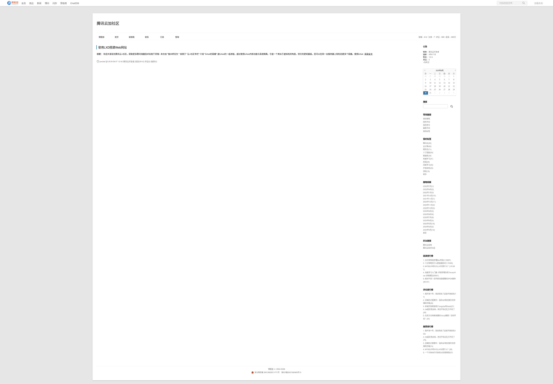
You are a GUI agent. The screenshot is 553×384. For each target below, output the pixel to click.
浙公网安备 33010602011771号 (267, 372)
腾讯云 (427, 143)
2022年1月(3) (428, 192)
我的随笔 (426, 118)
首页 (117, 37)
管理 (177, 37)
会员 (23, 3)
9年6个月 (432, 54)
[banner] (11, 3)
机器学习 (428, 158)
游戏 (426, 171)
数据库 (427, 155)
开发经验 (428, 168)
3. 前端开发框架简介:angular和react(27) (438, 306)
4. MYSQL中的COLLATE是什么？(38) (437, 349)
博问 (47, 3)
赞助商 (63, 3)
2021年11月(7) (429, 198)
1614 (431, 57)
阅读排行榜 (428, 255)
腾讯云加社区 (108, 23)
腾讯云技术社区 (429, 248)
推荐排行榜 (428, 326)
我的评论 (426, 122)
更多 (425, 174)
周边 (31, 3)
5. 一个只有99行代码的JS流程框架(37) (438, 352)
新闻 (39, 3)
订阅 (162, 37)
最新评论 (426, 128)
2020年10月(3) (429, 208)
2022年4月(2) (428, 189)
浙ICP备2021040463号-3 (291, 372)
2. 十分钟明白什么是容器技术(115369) (438, 263)
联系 (147, 37)
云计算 (427, 146)
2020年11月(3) (429, 205)
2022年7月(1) (428, 186)
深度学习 (428, 165)
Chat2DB (74, 3)
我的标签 (426, 131)
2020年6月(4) (428, 220)
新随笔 (132, 37)
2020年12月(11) (429, 201)
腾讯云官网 (427, 245)
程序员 (427, 149)
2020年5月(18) (429, 223)
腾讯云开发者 (434, 52)
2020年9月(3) (428, 211)
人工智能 (428, 152)
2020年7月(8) (428, 217)
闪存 (55, 3)
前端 (426, 162)
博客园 (101, 37)
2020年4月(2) (428, 226)
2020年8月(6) (428, 214)
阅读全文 (368, 53)
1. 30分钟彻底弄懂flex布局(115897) (437, 260)
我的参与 (426, 125)
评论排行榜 (428, 289)
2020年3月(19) (429, 229)
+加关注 (426, 62)
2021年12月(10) (429, 195)
